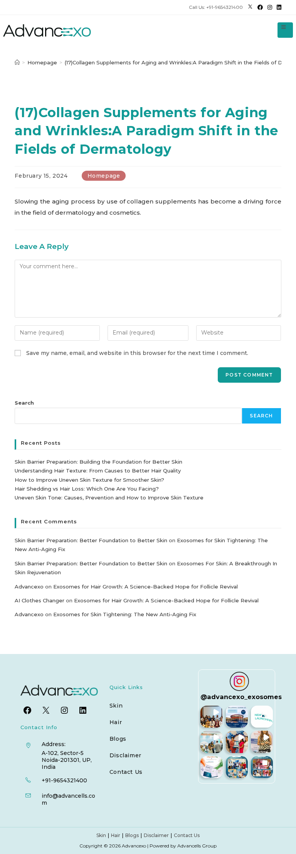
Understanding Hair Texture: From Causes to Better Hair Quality (98, 470)
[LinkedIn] (83, 710)
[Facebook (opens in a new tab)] (260, 7)
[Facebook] (27, 710)
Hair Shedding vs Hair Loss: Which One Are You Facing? (87, 489)
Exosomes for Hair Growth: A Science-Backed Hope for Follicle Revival (145, 586)
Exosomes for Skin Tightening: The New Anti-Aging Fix (124, 614)
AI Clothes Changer (39, 600)
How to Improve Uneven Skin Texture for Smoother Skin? (89, 480)
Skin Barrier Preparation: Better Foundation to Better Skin (91, 540)
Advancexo (29, 586)
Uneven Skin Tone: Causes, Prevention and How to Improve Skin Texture (109, 497)
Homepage (103, 175)
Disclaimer (125, 755)
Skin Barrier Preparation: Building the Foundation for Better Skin (98, 462)
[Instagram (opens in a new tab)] (269, 7)
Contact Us (126, 771)
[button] (211, 717)
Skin (116, 705)
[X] (46, 710)
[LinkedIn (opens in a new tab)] (277, 7)
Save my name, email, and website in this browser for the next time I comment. (137, 353)
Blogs (117, 738)
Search (24, 403)
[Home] (17, 62)
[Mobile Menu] (282, 27)
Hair (115, 722)
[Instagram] (64, 710)
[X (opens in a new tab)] (250, 7)
